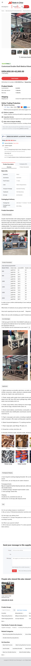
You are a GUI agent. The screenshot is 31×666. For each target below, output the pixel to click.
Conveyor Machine (19, 618)
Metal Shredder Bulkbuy (24, 652)
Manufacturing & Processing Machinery (14, 10)
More (3, 655)
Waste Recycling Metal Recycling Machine (12, 634)
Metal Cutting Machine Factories (23, 645)
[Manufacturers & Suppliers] (15, 2)
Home (3, 10)
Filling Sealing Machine (7, 616)
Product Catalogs (23, 610)
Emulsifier (4, 613)
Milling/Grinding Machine (21, 616)
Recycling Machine (27, 10)
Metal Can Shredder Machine (9, 652)
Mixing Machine (19, 613)
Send (14, 570)
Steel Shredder (6, 648)
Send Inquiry (14, 78)
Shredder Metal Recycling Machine (11, 637)
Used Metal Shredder (17, 648)
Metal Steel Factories (7, 645)
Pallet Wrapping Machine (7, 618)
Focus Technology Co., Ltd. (19, 660)
